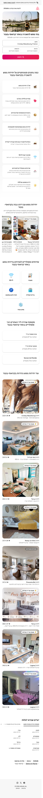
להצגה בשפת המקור (9, 2)
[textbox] (30, 51)
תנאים (18, 788)
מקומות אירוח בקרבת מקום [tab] (31, 724)
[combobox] (21, 44)
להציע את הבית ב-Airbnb (12, 8)
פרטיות (24, 788)
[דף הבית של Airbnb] (37, 8)
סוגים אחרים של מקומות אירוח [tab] (11, 724)
